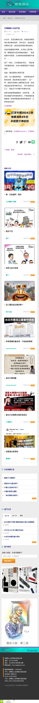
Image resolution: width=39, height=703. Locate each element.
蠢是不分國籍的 (9, 478)
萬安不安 (9, 231)
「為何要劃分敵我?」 (11, 495)
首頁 (3, 12)
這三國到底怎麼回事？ (15, 305)
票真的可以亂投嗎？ (11, 483)
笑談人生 (10, 18)
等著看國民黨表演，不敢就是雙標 (19, 341)
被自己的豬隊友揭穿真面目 (16, 415)
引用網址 (31, 131)
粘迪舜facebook (20, 131)
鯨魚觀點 (22, 12)
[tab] (7, 515)
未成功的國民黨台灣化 (12, 536)
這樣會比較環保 (12, 452)
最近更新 (12, 12)
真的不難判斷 (11, 378)
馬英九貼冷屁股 (12, 268)
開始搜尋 (7, 561)
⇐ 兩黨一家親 (9, 150)
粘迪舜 (17, 31)
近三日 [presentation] (7, 516)
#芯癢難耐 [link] (8, 106)
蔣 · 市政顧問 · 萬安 (14, 195)
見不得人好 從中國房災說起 (13, 530)
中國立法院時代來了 (11, 487)
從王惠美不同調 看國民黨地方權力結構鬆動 (19, 522)
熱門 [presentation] (21, 515)
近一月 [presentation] (14, 515)
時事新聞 (33, 12)
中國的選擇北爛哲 (10, 491)
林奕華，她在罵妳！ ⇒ (26, 154)
